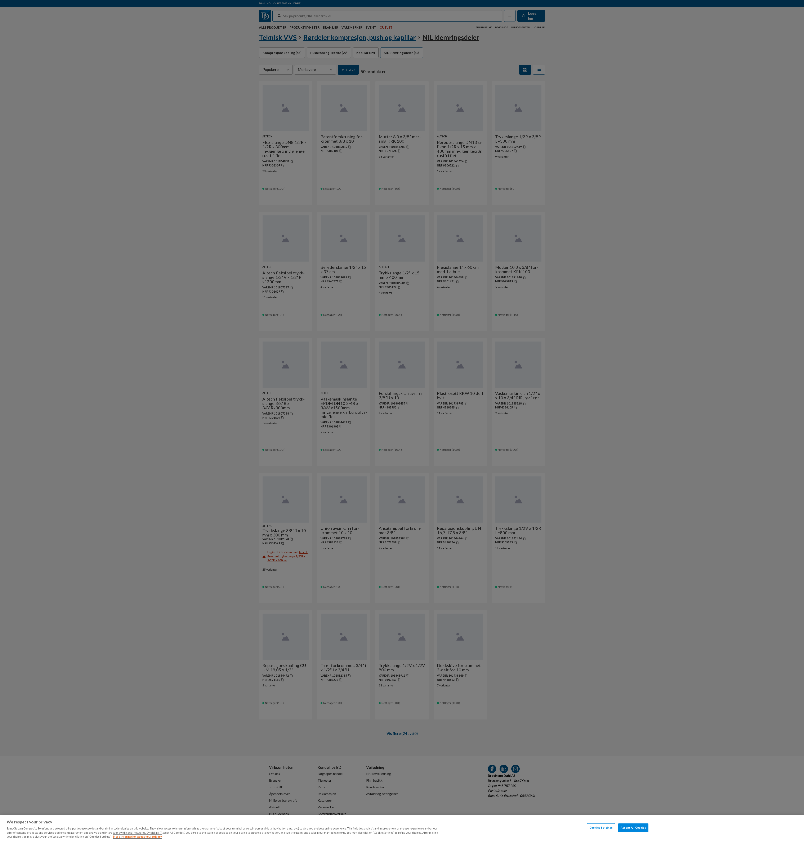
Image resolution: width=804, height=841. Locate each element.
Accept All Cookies (633, 827)
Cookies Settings (601, 827)
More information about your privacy (137, 836)
